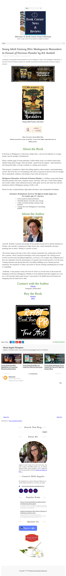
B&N (33, 298)
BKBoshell (12, 377)
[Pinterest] (38, 2)
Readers (18, 56)
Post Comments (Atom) (15, 421)
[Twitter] (30, 2)
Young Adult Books (26, 56)
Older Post (59, 417)
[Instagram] (34, 2)
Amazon (33, 296)
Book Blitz (12, 56)
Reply (60, 382)
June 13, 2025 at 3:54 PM (15, 378)
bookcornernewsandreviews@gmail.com (33, 486)
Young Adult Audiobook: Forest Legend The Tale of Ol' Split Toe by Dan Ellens (54, 367)
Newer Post (6, 417)
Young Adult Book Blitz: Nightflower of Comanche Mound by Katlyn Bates (9, 367)
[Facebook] (26, 2)
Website (33, 286)
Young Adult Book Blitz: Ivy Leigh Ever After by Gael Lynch (32, 366)
